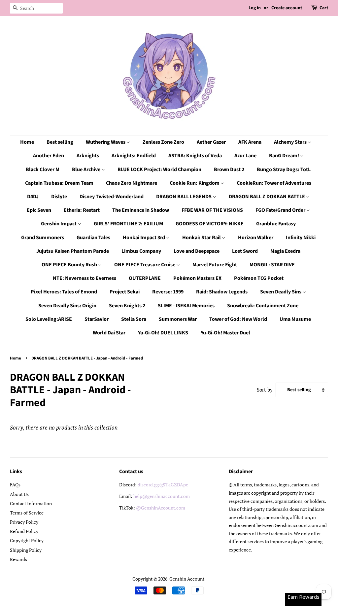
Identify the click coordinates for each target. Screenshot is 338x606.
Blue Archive (86, 169)
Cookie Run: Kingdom (195, 183)
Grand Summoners (42, 237)
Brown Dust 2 (229, 169)
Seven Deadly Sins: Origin (67, 305)
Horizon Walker (255, 237)
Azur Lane (245, 155)
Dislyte (59, 196)
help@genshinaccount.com (161, 496)
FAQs (15, 484)
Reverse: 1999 (168, 291)
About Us (19, 494)
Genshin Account (186, 579)
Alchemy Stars (291, 142)
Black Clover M (42, 169)
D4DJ (33, 196)
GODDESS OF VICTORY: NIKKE (210, 223)
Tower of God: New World (238, 319)
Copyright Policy (27, 540)
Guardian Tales (93, 237)
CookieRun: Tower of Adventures (274, 183)
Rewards (18, 559)
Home (27, 142)
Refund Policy (24, 531)
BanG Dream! (284, 155)
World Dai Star (109, 332)
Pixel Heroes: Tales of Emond (64, 291)
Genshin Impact (59, 223)
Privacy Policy (24, 522)
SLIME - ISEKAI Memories (186, 305)
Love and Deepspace (197, 251)
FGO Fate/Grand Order (280, 210)
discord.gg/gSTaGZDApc (163, 484)
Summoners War (178, 319)
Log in (255, 8)
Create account (286, 8)
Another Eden (48, 155)
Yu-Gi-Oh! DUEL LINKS (163, 332)
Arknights (88, 155)
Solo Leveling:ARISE (48, 319)
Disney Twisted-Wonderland (112, 196)
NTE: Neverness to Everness (84, 278)
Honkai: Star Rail (202, 237)
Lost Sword (245, 251)
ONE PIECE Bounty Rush (70, 264)
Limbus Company (141, 251)
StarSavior (96, 319)
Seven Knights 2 (127, 305)
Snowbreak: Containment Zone (262, 305)
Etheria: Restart (82, 210)
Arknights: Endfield (134, 155)
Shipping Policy (26, 550)
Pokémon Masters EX (197, 278)
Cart (324, 8)
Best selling (60, 142)
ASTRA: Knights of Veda (195, 155)
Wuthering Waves (106, 142)
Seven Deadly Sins (281, 291)
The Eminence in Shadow (140, 210)
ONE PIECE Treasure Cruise (145, 264)
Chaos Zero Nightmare (131, 183)
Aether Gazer (211, 142)
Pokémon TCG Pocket (259, 278)
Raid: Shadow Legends (222, 291)
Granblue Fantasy (276, 223)
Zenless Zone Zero (163, 142)
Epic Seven (39, 210)
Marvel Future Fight (214, 264)
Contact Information (31, 503)
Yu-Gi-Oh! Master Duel (225, 332)
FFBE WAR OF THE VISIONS (212, 210)
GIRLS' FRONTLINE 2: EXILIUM (128, 223)
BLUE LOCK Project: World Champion (159, 169)
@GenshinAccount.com (160, 508)
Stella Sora (133, 319)
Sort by (265, 389)
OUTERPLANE (145, 278)
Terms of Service (27, 513)
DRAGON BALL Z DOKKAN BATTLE (267, 196)
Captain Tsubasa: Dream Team (59, 183)
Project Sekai (125, 291)
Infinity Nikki (301, 237)
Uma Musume (295, 319)
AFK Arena (249, 142)
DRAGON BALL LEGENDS (184, 196)
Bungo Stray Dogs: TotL (284, 169)
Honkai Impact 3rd (144, 237)
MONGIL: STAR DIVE (272, 264)
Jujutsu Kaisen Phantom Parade (72, 251)
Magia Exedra (285, 251)
